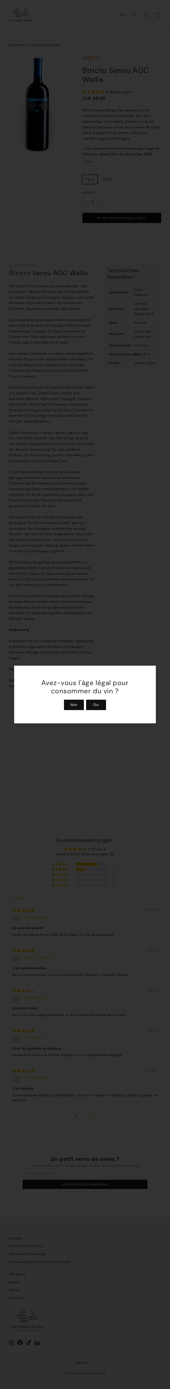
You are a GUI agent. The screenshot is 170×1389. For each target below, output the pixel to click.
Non (73, 704)
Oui (96, 704)
